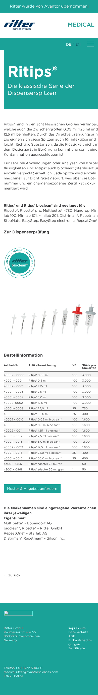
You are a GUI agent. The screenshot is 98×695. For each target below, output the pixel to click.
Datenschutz (78, 632)
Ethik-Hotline (13, 676)
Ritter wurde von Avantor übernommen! (49, 6)
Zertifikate (76, 648)
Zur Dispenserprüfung (26, 231)
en (77, 44)
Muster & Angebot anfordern (32, 489)
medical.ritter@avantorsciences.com (31, 672)
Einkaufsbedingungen (80, 642)
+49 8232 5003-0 (29, 668)
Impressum (77, 628)
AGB (72, 636)
